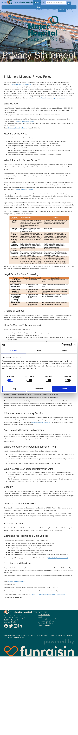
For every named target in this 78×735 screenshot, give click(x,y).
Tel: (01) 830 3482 (44, 615)
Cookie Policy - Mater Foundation (25, 189)
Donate (61, 9)
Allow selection (39, 389)
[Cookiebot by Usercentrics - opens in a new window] (63, 344)
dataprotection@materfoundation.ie (25, 121)
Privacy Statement (44, 625)
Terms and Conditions (45, 623)
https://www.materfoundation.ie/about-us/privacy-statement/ (47, 98)
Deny (14, 389)
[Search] (69, 3)
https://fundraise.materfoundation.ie (21, 84)
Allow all (64, 389)
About (54, 9)
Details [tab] (39, 350)
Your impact (40, 9)
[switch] (29, 380)
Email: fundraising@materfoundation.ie (48, 618)
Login (70, 9)
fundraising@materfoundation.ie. (17, 128)
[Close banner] (75, 344)
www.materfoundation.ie (46, 621)
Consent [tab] (13, 350)
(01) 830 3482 (59, 635)
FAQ (48, 9)
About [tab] (64, 350)
